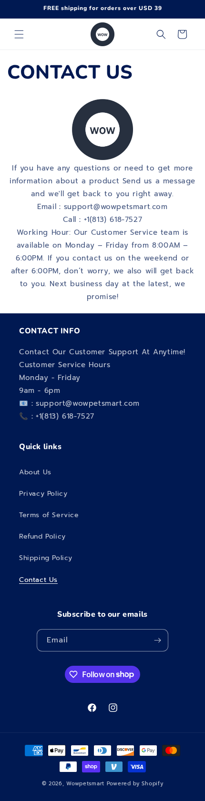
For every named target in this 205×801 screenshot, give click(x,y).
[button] (19, 34)
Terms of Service (49, 515)
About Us (35, 472)
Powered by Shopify (135, 784)
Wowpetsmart (85, 784)
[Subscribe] (157, 640)
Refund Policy (42, 536)
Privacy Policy (43, 494)
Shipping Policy (45, 558)
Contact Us (38, 580)
